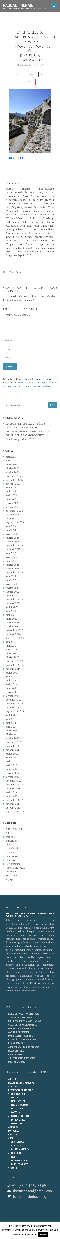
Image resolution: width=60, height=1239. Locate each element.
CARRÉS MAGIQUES (20, 1149)
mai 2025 (11, 491)
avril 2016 (11, 792)
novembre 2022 (14, 572)
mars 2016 (11, 796)
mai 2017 (11, 761)
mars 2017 (11, 769)
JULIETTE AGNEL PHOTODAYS (22, 1058)
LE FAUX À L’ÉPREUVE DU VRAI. (22, 1039)
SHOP (11, 1138)
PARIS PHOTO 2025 (16, 1043)
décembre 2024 (14, 510)
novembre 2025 (14, 480)
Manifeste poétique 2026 (20, 439)
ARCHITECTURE (15, 829)
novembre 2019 (14, 665)
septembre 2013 (15, 811)
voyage (9, 879)
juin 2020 (11, 641)
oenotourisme (13, 856)
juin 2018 (11, 719)
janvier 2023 (12, 568)
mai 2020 (11, 645)
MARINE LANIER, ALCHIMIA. (20, 1036)
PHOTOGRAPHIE (15, 867)
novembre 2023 (14, 545)
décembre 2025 (14, 476)
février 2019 (12, 692)
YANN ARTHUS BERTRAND (21, 427)
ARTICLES (12, 1086)
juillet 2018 (12, 715)
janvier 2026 (12, 472)
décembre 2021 (14, 595)
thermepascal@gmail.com (33, 1191)
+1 (42, 74)
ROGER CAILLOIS (16, 1054)
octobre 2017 (13, 749)
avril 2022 (11, 584)
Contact (12, 1134)
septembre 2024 (15, 522)
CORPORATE (16, 1123)
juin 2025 (11, 487)
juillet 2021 (12, 607)
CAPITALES (16, 1145)
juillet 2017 (12, 753)
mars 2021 (11, 618)
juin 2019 (11, 676)
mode (9, 844)
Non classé (12, 848)
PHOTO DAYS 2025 (16, 1062)
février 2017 (12, 773)
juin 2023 (11, 553)
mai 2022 (11, 580)
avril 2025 (11, 495)
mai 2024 (11, 530)
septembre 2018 (15, 711)
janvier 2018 (12, 738)
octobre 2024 (13, 518)
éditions (10, 836)
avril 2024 (11, 534)
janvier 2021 (12, 626)
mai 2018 (11, 722)
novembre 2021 (14, 599)
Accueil (12, 1079)
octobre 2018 (13, 707)
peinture (10, 860)
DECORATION (17, 1108)
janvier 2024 (12, 541)
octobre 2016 (13, 788)
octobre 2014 (13, 803)
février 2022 (12, 588)
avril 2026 (11, 460)
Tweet (30, 74)
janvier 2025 (12, 507)
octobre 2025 (13, 483)
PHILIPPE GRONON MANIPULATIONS (28, 431)
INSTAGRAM (13, 1131)
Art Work (13, 1127)
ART (8, 833)
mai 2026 (11, 456)
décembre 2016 (14, 780)
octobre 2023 (13, 549)
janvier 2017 (12, 776)
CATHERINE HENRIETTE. (19, 1032)
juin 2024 (11, 526)
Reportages (12, 875)
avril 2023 (11, 557)
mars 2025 (11, 499)
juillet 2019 (12, 672)
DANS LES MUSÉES (19, 1164)
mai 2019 (11, 680)
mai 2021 (11, 614)
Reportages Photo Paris (20, 1090)
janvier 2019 (12, 695)
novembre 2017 (14, 746)
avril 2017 (11, 765)
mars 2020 (11, 653)
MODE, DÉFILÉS (18, 1101)
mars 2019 (11, 688)
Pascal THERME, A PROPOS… (21, 1083)
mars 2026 (11, 464)
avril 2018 (11, 726)
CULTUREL (16, 1097)
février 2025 (12, 503)
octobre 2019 (13, 668)
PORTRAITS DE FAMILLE (22, 1116)
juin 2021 (11, 611)
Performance (13, 863)
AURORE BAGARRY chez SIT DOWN (24, 1047)
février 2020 (12, 657)
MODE (13, 1157)
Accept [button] (43, 1234)
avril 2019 (11, 684)
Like (18, 74)
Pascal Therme (24, 5)
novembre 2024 (14, 514)
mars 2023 (11, 561)
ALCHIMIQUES (17, 1142)
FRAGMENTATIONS (19, 1160)
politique (11, 871)
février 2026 (12, 468)
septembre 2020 (15, 638)
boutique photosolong (29, 1196)
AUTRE (14, 1168)
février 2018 (12, 734)
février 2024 (12, 537)
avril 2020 (11, 649)
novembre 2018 (14, 703)
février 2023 (12, 564)
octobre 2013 (13, 807)
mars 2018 (11, 730)
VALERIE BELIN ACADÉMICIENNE (25, 435)
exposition (11, 840)
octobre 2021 (13, 603)
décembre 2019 (14, 661)
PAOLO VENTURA (16, 1051)
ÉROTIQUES (16, 1153)
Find (52, 405)
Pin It (30, 81)
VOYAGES (15, 1112)
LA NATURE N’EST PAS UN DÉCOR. (26, 423)
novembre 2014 (14, 800)
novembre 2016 (14, 784)
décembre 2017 (14, 742)
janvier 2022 (12, 591)
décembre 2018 (14, 699)
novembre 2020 (14, 630)
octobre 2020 (13, 634)
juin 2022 (11, 576)
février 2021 (12, 622)
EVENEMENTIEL (18, 1120)
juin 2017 (11, 757)
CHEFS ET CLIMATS (19, 1105)
